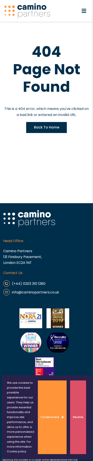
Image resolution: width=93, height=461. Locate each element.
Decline (78, 417)
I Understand (50, 417)
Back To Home (46, 127)
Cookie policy (16, 451)
